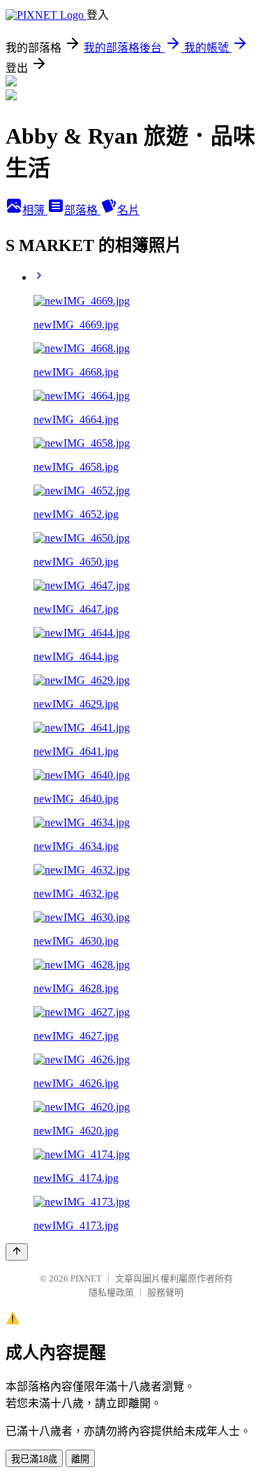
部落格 (82, 210)
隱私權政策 (111, 1292)
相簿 (34, 210)
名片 (128, 210)
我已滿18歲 (34, 1459)
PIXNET (86, 1278)
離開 (80, 1459)
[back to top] (17, 1252)
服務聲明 (165, 1292)
